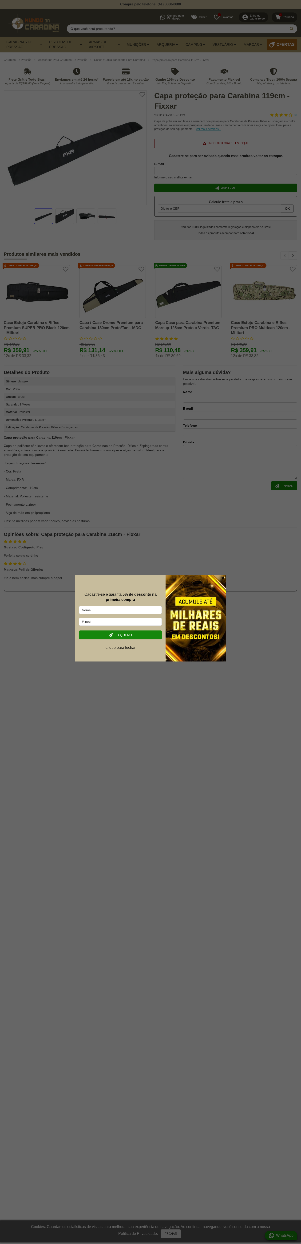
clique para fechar (120, 648)
